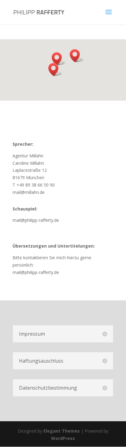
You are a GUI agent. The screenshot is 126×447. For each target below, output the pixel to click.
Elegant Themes (61, 431)
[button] (76, 56)
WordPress (63, 438)
